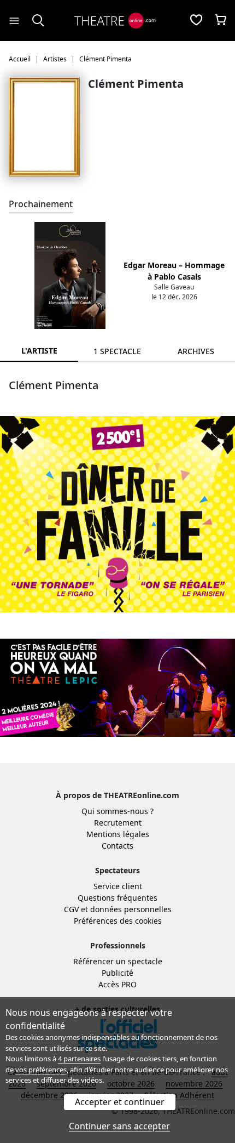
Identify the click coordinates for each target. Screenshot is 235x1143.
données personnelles (131, 909)
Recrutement (118, 822)
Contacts (117, 845)
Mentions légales (117, 834)
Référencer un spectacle (117, 961)
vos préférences (41, 1069)
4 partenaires (79, 1059)
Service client (117, 886)
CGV (71, 909)
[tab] (117, 351)
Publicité (117, 973)
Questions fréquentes (117, 897)
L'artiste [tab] (39, 350)
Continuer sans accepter (119, 1126)
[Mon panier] (220, 21)
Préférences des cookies (118, 920)
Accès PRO (117, 984)
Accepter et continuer (119, 1102)
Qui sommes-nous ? (117, 811)
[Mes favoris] (196, 21)
